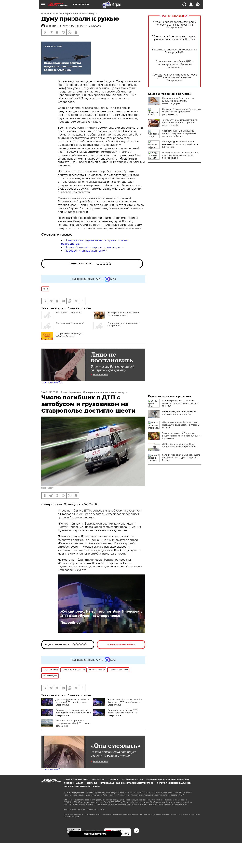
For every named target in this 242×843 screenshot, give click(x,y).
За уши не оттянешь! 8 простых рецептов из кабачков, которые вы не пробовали (181, 436)
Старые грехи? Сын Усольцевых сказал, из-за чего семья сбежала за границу (180, 403)
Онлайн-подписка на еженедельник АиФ (168, 780)
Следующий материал (95, 834)
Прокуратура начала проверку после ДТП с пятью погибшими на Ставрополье (174, 77)
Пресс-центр (98, 780)
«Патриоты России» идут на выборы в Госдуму (69, 334)
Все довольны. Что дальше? (69, 323)
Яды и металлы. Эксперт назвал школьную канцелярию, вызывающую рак (178, 101)
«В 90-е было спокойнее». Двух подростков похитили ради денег (179, 445)
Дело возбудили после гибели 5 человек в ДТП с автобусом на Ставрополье (72, 702)
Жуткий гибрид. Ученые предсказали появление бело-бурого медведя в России (181, 457)
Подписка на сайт (73, 783)
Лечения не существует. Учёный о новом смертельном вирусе (179, 412)
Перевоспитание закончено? (85, 250)
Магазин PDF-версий (132, 780)
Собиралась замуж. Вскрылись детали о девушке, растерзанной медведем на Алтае (179, 133)
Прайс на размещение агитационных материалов (126, 783)
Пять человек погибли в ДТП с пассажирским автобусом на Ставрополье (174, 64)
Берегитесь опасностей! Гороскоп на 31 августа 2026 (174, 51)
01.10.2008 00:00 (49, 13)
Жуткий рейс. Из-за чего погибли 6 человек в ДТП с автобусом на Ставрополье (174, 25)
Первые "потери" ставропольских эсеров (93, 247)
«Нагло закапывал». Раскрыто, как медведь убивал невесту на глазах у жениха (180, 425)
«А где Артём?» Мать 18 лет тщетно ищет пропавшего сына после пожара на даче (180, 155)
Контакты (92, 783)
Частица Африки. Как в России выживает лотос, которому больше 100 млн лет (180, 144)
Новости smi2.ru (52, 382)
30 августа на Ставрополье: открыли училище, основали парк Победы (174, 38)
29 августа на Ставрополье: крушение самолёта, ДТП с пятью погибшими (72, 723)
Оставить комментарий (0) (121, 644)
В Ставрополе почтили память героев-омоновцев (123, 313)
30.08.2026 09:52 (49, 392)
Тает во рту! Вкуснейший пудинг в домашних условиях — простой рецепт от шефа (179, 122)
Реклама (113, 780)
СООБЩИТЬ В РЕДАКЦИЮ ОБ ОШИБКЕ (82, 786)
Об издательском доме (76, 780)
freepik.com (47, 488)
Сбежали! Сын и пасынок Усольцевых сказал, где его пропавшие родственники (181, 112)
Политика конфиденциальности (174, 783)
